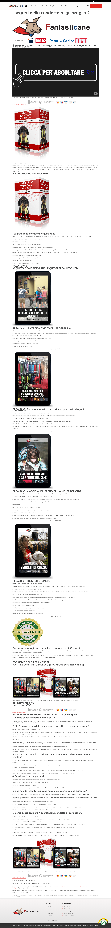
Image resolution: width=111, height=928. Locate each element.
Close (55, 886)
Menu (52, 886)
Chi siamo (59, 886)
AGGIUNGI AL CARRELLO (19, 104)
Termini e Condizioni (71, 886)
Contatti (64, 886)
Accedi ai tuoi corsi (96, 6)
